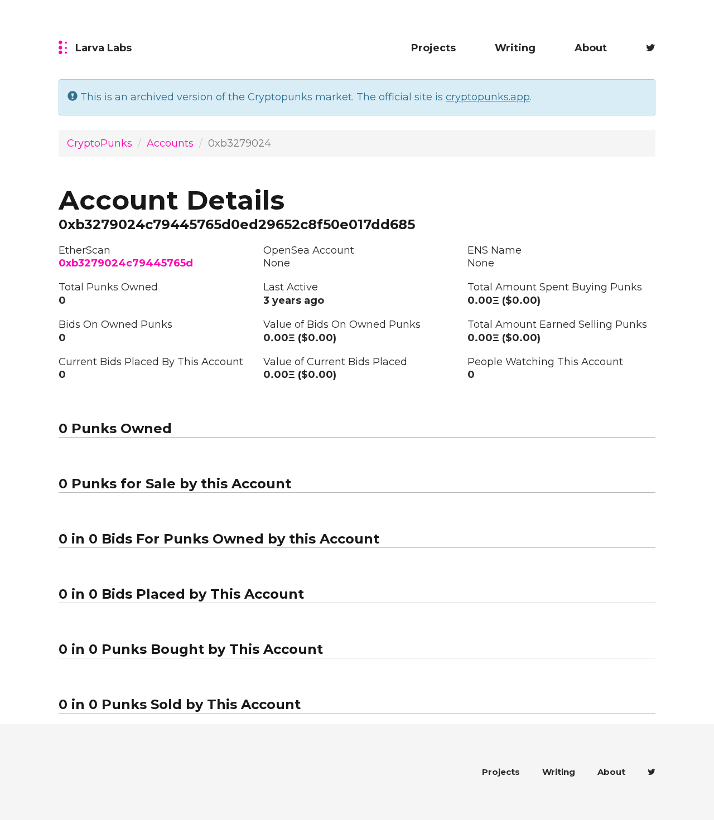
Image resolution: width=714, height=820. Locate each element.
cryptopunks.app (488, 97)
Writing (515, 48)
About (591, 48)
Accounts (170, 143)
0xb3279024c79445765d (126, 263)
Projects (433, 48)
